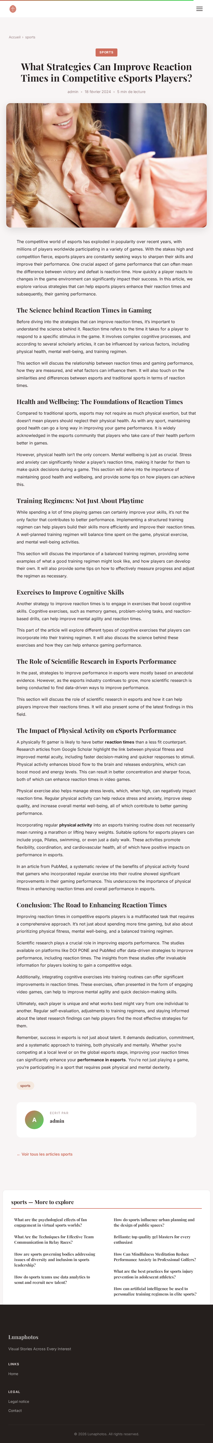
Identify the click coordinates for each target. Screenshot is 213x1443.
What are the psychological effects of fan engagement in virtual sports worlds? (50, 1222)
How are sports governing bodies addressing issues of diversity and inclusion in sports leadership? (54, 1259)
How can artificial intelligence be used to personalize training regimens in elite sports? (155, 1291)
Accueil (15, 37)
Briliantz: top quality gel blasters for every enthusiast (152, 1239)
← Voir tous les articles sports (44, 1154)
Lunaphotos (23, 1336)
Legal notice (18, 1401)
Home (13, 1373)
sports (30, 37)
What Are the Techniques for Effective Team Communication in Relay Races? (54, 1239)
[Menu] (199, 9)
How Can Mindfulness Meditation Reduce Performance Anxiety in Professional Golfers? (155, 1256)
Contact (15, 1410)
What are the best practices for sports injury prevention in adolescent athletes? (153, 1274)
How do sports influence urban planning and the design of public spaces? (154, 1222)
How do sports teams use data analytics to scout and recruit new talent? (52, 1279)
